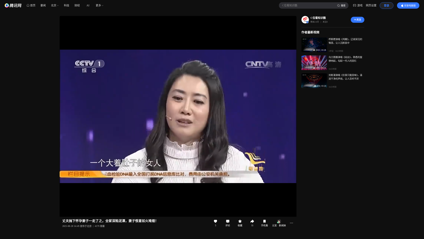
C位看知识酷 (318, 17)
